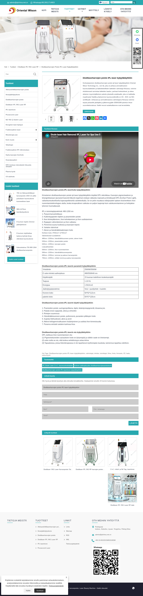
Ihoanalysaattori (11, 160)
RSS (67, 535)
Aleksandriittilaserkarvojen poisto (17, 89)
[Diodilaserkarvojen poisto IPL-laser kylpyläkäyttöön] (51, 119)
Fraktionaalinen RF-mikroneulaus (17, 150)
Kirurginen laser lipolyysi (14, 125)
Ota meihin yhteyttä (125, 10)
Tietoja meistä (55, 10)
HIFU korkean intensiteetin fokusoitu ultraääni (18, 165)
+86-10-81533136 (101, 540)
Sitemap (69, 531)
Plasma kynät (10, 171)
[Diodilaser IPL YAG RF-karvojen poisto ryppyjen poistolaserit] (90, 451)
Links (68, 527)
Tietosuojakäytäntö (56, 586)
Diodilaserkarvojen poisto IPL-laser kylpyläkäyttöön (59, 67)
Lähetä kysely (108, 10)
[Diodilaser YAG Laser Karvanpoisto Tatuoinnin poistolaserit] (58, 451)
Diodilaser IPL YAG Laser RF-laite (122, 505)
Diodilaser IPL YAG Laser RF (28, 67)
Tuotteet (69, 9)
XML (67, 539)
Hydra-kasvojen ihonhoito (15, 155)
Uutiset (82, 9)
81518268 (112, 540)
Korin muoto (10, 140)
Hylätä (28, 590)
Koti (44, 10)
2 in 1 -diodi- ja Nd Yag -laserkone (122, 469)
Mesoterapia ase (12, 135)
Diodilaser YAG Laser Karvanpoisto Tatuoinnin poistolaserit (59, 469)
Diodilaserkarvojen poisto (14, 100)
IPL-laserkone (11, 110)
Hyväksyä (40, 590)
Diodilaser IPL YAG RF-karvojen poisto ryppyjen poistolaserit (91, 469)
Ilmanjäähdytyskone (13, 94)
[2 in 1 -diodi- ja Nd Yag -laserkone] (122, 451)
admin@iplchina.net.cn (19, 2)
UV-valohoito (10, 176)
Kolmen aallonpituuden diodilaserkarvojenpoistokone (92, 365)
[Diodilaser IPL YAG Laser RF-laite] (122, 487)
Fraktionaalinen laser (13, 130)
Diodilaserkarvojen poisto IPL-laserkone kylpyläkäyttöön (62, 370)
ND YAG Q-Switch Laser (14, 120)
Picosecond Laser (12, 115)
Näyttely (94, 10)
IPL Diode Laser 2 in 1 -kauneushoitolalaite (57, 365)
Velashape (9, 145)
